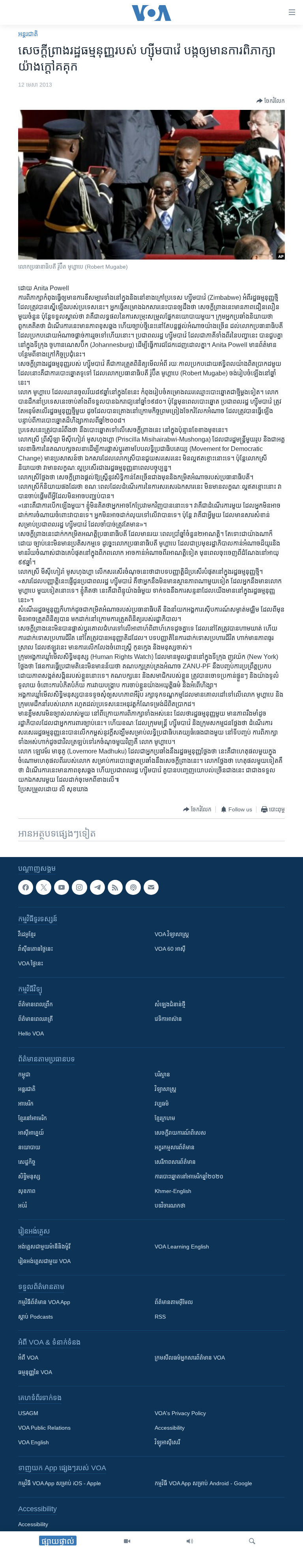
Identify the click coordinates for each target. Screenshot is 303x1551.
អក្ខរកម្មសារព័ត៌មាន (175, 1148)
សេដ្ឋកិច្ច (27, 1162)
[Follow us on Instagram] (79, 887)
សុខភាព (27, 1191)
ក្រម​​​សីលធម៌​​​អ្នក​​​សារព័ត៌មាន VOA (190, 1358)
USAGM (28, 1413)
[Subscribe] (151, 887)
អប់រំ (22, 1206)
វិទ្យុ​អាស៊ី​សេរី (167, 1443)
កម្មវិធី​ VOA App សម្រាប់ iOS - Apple (59, 1483)
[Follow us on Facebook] (25, 887)
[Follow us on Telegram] (97, 887)
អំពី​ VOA (28, 1358)
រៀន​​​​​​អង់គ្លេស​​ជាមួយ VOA (44, 1261)
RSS (160, 1317)
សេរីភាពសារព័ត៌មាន (175, 1162)
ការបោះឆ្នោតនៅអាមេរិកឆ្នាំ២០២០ (189, 1177)
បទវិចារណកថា (170, 1206)
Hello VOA (31, 1034)
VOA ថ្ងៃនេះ (30, 964)
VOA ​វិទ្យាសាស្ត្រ (172, 934)
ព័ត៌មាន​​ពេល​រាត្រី (35, 1019)
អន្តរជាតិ (28, 34)
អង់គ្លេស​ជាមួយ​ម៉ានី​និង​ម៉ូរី (44, 1247)
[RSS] (115, 887)
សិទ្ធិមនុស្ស (29, 1177)
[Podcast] (132, 887)
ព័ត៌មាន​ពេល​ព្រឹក (35, 1005)
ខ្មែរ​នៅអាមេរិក (32, 1118)
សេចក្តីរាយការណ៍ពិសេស (180, 1133)
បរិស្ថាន (162, 1075)
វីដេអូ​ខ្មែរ (27, 934)
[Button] (270, 101)
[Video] (127, 1541)
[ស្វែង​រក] (252, 1541)
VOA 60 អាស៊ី (170, 949)
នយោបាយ (29, 1148)
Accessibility (170, 1428)
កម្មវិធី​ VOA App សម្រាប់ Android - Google (203, 1483)
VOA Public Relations (44, 1428)
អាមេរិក (26, 1104)
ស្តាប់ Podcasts (35, 1317)
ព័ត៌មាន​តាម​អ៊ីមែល (174, 1302)
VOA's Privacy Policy (180, 1413)
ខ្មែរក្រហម (165, 1118)
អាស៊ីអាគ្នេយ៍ (31, 1133)
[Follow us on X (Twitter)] (43, 887)
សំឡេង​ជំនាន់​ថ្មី (170, 1005)
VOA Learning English (182, 1247)
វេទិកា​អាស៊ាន (168, 1019)
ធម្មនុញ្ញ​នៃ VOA (35, 1372)
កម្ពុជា (24, 1075)
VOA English (33, 1443)
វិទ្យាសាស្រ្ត (165, 1089)
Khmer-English (173, 1191)
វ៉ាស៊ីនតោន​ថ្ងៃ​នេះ (35, 949)
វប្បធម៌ (162, 1104)
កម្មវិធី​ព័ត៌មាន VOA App (44, 1302)
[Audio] (190, 1541)
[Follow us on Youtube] (61, 887)
